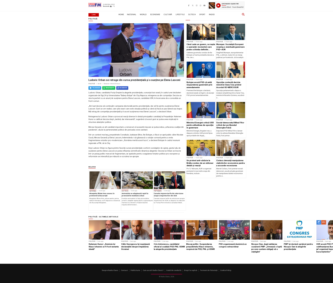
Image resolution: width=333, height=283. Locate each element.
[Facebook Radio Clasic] (188, 5)
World (143, 14)
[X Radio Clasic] (192, 5)
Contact (124, 270)
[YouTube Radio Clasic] (204, 5)
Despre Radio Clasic (110, 270)
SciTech (192, 14)
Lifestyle (180, 14)
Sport (202, 14)
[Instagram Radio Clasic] (196, 5)
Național (131, 14)
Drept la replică (190, 270)
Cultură (168, 14)
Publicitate (135, 270)
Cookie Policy (225, 270)
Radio (212, 14)
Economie (155, 14)
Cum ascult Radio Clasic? (153, 270)
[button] (226, 5)
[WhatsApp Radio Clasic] (200, 5)
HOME (121, 14)
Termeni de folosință (208, 270)
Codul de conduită (173, 270)
